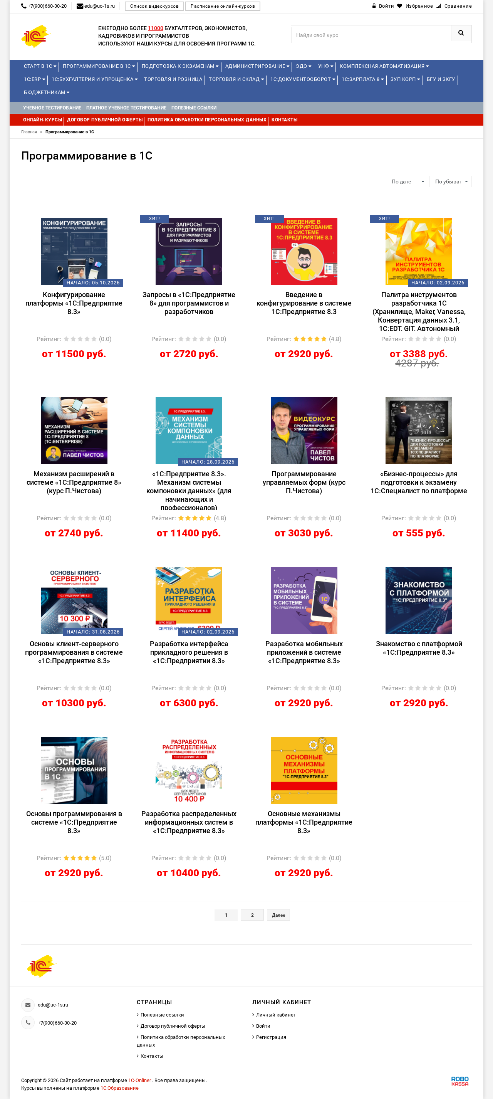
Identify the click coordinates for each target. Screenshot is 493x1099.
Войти (263, 1026)
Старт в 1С (39, 66)
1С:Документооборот (301, 79)
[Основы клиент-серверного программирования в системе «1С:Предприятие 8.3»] (74, 600)
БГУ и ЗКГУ (441, 79)
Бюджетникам (45, 92)
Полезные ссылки (162, 1015)
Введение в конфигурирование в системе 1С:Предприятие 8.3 (304, 303)
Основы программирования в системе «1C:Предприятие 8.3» (74, 822)
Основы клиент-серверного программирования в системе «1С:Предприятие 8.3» (74, 652)
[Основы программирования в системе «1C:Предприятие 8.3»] (74, 770)
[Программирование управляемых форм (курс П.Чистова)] (304, 430)
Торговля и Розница (173, 79)
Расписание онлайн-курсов (223, 6)
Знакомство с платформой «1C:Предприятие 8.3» (419, 648)
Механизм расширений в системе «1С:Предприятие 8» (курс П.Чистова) (74, 482)
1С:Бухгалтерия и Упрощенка (93, 79)
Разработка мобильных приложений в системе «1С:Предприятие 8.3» (304, 652)
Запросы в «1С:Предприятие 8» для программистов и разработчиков (189, 303)
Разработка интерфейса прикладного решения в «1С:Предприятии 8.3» (189, 652)
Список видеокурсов (154, 6)
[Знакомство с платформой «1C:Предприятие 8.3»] (419, 600)
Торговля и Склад (235, 79)
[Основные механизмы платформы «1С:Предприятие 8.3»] (304, 770)
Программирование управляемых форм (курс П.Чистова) (304, 482)
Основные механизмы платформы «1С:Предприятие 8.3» (303, 822)
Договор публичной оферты (173, 1026)
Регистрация (271, 1037)
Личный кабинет (276, 1015)
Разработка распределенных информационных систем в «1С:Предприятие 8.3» (188, 822)
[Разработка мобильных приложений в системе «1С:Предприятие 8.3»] (304, 600)
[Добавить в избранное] (60, 221)
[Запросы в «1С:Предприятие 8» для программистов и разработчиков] (189, 251)
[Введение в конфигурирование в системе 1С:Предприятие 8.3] (304, 251)
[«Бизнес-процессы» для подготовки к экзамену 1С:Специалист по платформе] (419, 430)
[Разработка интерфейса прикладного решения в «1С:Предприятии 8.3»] (189, 600)
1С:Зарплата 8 (361, 79)
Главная (31, 131)
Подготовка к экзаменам (179, 66)
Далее (278, 915)
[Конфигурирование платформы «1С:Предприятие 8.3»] (74, 251)
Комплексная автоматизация (383, 66)
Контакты (152, 1056)
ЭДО (302, 66)
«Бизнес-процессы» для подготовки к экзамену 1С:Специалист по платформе (419, 482)
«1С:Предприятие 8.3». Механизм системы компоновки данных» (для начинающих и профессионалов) (188, 490)
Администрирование (256, 66)
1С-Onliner (140, 1080)
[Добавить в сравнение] (85, 221)
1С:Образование (120, 1088)
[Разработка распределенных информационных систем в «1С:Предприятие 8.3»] (189, 770)
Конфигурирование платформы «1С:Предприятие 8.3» (73, 303)
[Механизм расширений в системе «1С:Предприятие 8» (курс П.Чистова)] (74, 430)
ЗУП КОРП (404, 79)
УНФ (324, 66)
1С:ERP (33, 79)
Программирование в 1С (97, 66)
